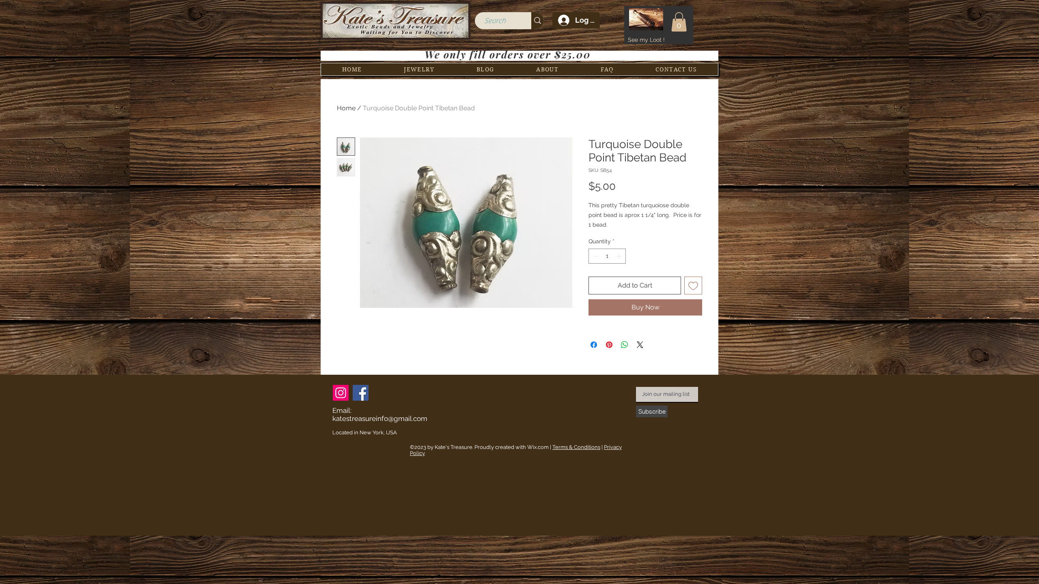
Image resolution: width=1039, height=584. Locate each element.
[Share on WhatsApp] (624, 345)
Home (346, 108)
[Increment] (619, 256)
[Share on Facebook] (594, 345)
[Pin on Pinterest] (609, 345)
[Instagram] (341, 393)
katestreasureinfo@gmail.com (379, 418)
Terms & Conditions (576, 447)
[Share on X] (640, 345)
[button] (679, 22)
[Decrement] (595, 256)
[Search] (537, 20)
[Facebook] (361, 393)
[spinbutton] (607, 256)
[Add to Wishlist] (693, 285)
